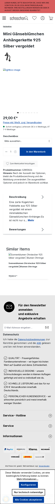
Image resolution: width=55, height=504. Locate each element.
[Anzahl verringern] (6, 151)
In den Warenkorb (36, 151)
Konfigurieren (28, 484)
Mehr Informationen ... (27, 479)
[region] (27, 269)
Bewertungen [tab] (17, 229)
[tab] (26, 208)
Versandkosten (44, 466)
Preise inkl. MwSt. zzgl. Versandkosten (22, 122)
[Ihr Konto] (42, 18)
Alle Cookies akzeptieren (28, 499)
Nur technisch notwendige (28, 492)
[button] (18, 112)
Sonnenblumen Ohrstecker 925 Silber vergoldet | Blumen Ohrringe (27, 265)
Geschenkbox (10, 136)
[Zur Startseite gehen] (18, 18)
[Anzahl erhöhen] (15, 151)
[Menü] (4, 18)
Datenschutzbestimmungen (31, 339)
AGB (39, 343)
